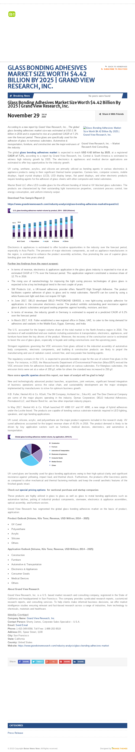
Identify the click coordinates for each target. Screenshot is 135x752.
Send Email (22, 625)
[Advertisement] (102, 33)
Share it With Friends (113, 114)
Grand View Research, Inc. (41, 618)
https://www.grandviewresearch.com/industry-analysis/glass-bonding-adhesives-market (63, 645)
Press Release (15, 733)
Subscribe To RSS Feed (115, 69)
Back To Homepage (117, 67)
